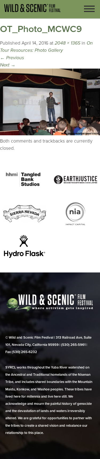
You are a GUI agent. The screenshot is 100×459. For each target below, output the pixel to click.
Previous (12, 58)
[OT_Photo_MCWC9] (50, 134)
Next (7, 65)
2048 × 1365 (67, 43)
